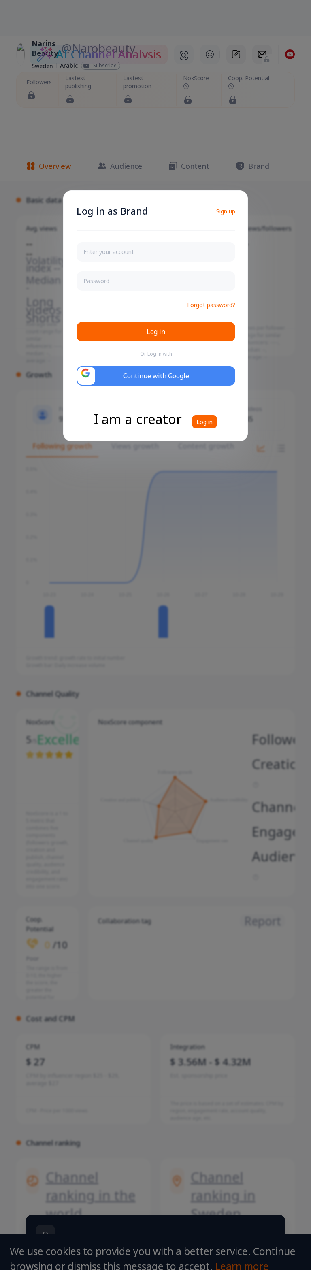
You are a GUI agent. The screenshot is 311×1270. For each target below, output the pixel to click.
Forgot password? (211, 305)
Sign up (225, 211)
